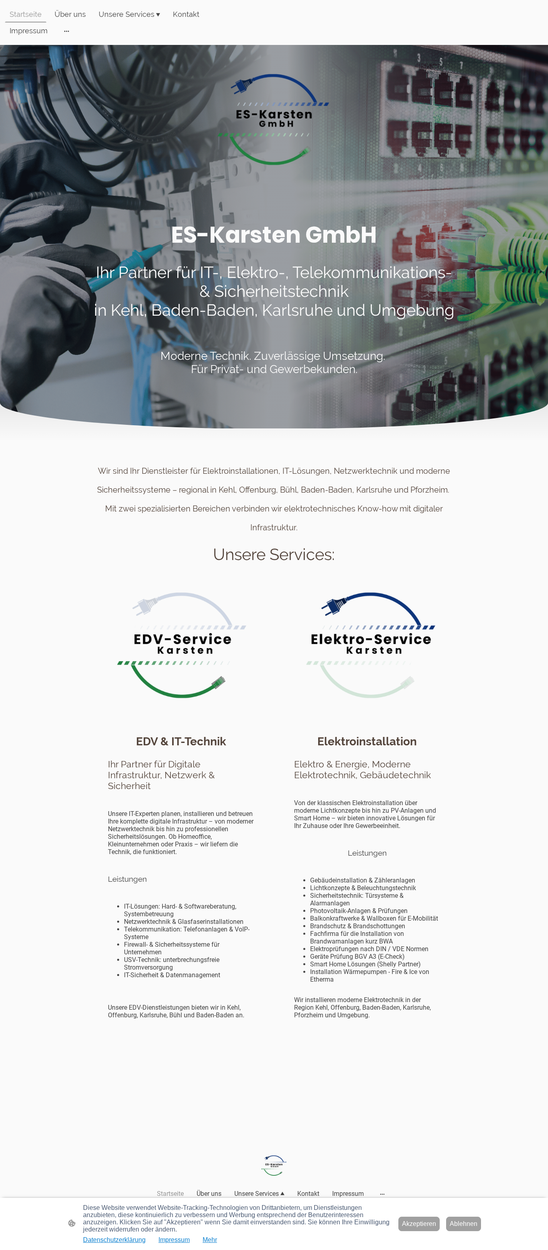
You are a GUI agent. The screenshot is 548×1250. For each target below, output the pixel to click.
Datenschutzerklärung (114, 1239)
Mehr (210, 1239)
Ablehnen (463, 1223)
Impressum (174, 1239)
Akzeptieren (419, 1223)
